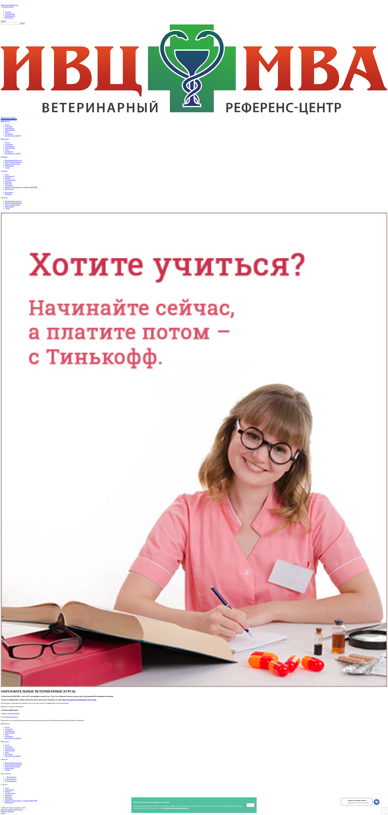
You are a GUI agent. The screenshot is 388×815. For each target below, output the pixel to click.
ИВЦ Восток (13, 5)
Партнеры (8, 183)
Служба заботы (10, 180)
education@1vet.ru (12, 717)
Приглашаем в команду (9, 119)
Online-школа (9, 166)
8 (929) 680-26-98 (13, 713)
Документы (9, 134)
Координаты (9, 189)
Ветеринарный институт (13, 160)
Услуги (7, 125)
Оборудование (10, 130)
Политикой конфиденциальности (176, 808)
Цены (7, 132)
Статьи (7, 167)
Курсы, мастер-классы (12, 164)
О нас (7, 174)
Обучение (4, 157)
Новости (8, 178)
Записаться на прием (8, 118)
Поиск (3, 21)
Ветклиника (9, 192)
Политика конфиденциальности (12, 809)
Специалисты (9, 128)
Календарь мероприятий (13, 162)
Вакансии (8, 182)
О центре (4, 171)
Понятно (250, 805)
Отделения (8, 126)
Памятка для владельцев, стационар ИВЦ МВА (21, 187)
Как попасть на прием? (13, 136)
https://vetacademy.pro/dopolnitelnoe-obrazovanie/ (79, 700)
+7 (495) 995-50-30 (7, 7)
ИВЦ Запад (5, 5)
